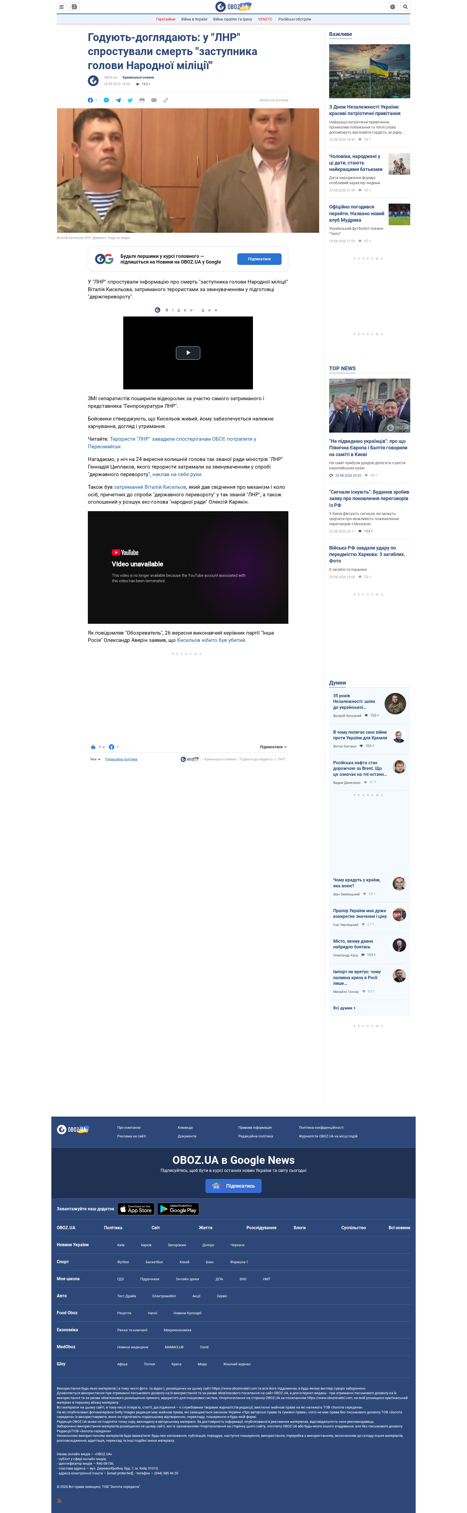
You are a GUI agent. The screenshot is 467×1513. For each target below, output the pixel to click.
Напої (152, 1313)
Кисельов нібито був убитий (211, 640)
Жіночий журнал (237, 1364)
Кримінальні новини (138, 77)
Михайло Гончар (346, 992)
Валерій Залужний (347, 716)
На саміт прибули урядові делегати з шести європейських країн (367, 465)
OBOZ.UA (110, 77)
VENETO (265, 19)
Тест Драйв (126, 1296)
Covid (204, 1347)
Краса (176, 1364)
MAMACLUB (174, 1347)
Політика (113, 1227)
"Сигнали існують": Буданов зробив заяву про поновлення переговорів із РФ (369, 498)
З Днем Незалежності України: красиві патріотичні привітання (365, 110)
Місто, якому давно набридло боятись (353, 944)
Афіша (122, 1364)
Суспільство (353, 1227)
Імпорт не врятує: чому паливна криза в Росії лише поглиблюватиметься (357, 977)
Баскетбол (154, 1262)
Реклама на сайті (131, 1136)
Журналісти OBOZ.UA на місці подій (328, 1136)
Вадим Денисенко (347, 783)
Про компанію (129, 1128)
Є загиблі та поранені (348, 569)
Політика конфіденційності (321, 1128)
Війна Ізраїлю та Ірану (232, 19)
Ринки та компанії (132, 1330)
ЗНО (242, 1279)
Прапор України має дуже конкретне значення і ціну (360, 913)
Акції (196, 1296)
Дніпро (208, 1245)
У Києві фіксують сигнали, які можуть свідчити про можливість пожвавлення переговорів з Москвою (364, 518)
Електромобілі (164, 1296)
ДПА (219, 1279)
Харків (146, 1245)
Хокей (184, 1262)
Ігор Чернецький (345, 925)
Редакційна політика (121, 759)
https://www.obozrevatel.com (234, 1388)
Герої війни (165, 19)
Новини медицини (132, 1347)
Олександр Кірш (345, 955)
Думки (337, 682)
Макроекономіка (177, 1330)
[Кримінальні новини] (190, 761)
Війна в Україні (194, 19)
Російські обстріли (294, 19)
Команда (185, 1128)
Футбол (123, 1262)
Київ (120, 1245)
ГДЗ (120, 1279)
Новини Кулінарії (187, 1313)
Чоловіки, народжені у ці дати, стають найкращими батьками (355, 162)
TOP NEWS (342, 368)
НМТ (267, 1279)
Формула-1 (239, 1262)
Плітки (149, 1364)
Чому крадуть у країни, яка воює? (357, 882)
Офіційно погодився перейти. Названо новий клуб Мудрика (356, 213)
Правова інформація (255, 1128)
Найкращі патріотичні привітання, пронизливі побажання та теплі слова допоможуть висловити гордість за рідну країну (365, 127)
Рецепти (124, 1313)
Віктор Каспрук (344, 746)
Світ (156, 1227)
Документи (187, 1136)
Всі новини (399, 1227)
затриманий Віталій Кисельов (150, 487)
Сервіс (222, 1296)
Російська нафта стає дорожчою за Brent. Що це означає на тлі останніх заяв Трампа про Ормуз (360, 768)
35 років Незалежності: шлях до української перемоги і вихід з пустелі (354, 701)
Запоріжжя (177, 1245)
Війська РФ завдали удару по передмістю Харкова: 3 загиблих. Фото (367, 554)
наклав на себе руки (176, 474)
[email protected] (120, 1473)
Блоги (300, 1227)
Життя (205, 1227)
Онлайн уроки (187, 1279)
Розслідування (261, 1227)
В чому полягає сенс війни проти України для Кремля (360, 735)
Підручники (149, 1279)
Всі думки (342, 1008)
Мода (202, 1364)
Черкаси (238, 1245)
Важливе (340, 34)
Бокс (210, 1262)
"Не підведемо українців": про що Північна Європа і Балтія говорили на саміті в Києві (368, 447)
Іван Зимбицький (346, 894)
